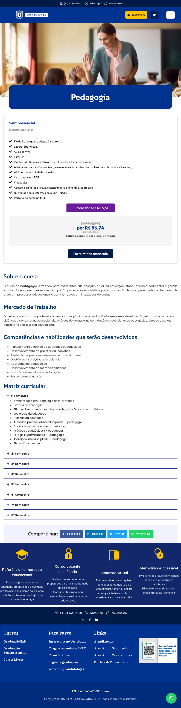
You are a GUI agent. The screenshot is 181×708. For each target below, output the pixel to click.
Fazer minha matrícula (90, 253)
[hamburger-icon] (170, 15)
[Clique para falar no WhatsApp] (171, 698)
